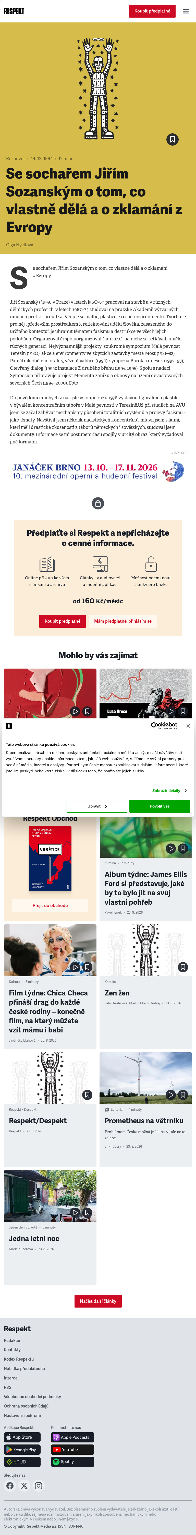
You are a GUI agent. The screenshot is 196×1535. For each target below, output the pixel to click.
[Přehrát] (75, 711)
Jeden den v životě (23, 1227)
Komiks (110, 982)
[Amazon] (22, 1462)
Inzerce (11, 1378)
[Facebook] (10, 1490)
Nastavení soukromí (22, 1415)
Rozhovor (15, 158)
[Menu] (186, 11)
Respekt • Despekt (22, 1110)
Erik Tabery (113, 1147)
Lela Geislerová (116, 1003)
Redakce (12, 1340)
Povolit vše (159, 806)
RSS (7, 1387)
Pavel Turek (113, 913)
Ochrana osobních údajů (26, 1406)
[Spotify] (72, 1462)
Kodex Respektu (19, 1359)
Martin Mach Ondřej (144, 1003)
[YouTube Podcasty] (72, 1449)
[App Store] (22, 1437)
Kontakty (12, 1349)
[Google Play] (22, 1449)
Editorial (117, 1110)
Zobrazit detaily (166, 790)
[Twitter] (24, 1490)
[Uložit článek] (172, 139)
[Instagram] (38, 1490)
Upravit (94, 806)
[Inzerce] (98, 471)
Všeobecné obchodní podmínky (32, 1396)
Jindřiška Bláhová (22, 1041)
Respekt (15, 1131)
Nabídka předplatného (24, 1368)
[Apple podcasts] (72, 1437)
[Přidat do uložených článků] (87, 711)
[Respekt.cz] (14, 11)
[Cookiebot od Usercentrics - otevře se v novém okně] (154, 726)
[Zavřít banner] (188, 726)
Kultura (110, 863)
